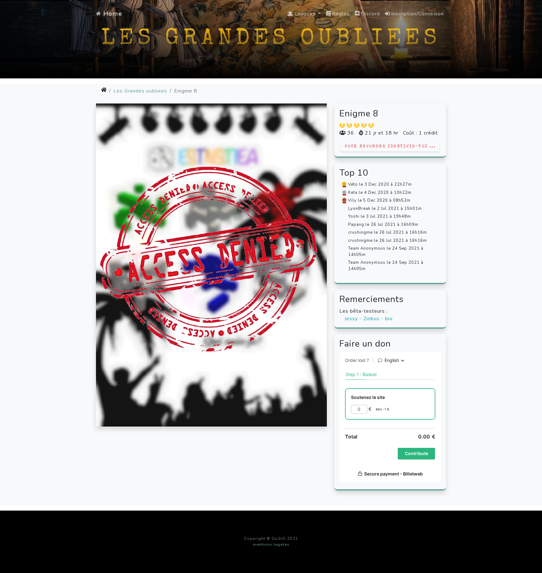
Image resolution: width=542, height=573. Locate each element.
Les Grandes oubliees (140, 91)
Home (112, 13)
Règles (341, 13)
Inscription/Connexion (417, 13)
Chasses (305, 13)
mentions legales (271, 544)
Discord (370, 13)
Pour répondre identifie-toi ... (390, 147)
